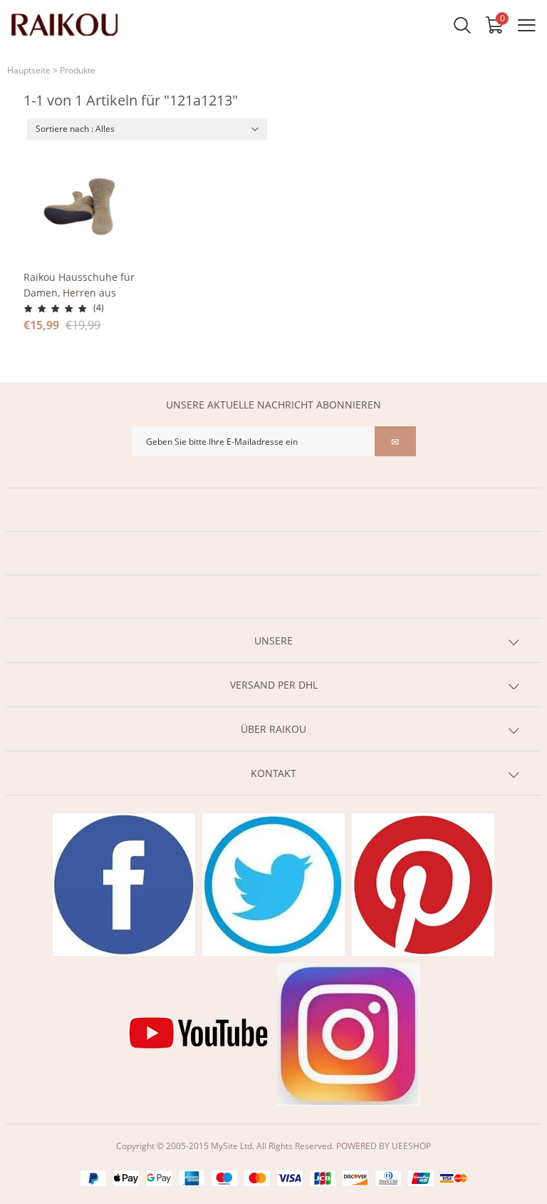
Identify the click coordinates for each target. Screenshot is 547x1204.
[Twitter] (273, 884)
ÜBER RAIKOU (273, 729)
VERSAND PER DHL (274, 684)
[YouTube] (198, 1034)
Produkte (77, 70)
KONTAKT (273, 773)
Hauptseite (29, 70)
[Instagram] (348, 1034)
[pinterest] (423, 884)
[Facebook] (124, 884)
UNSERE (273, 640)
